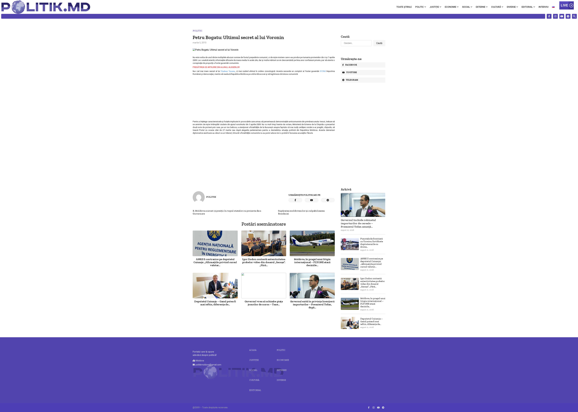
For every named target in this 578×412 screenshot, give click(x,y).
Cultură (496, 7)
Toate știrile (404, 7)
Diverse (511, 7)
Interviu (543, 7)
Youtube (351, 72)
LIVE (564, 5)
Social (466, 7)
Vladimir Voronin (228, 71)
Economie (450, 7)
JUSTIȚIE (254, 360)
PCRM (323, 71)
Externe (480, 7)
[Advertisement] (264, 98)
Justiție (434, 7)
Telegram (352, 80)
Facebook (351, 65)
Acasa (252, 350)
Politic (419, 7)
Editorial (527, 7)
